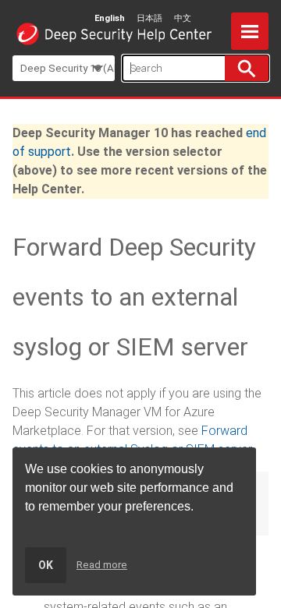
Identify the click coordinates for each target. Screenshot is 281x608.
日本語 (149, 18)
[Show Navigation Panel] (250, 31)
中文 (182, 18)
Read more (101, 565)
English (109, 18)
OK (45, 565)
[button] (247, 68)
